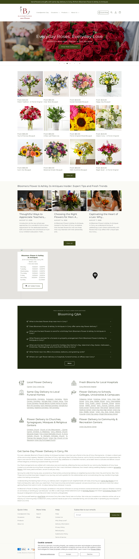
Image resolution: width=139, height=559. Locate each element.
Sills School (104, 408)
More (69, 363)
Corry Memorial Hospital (87, 386)
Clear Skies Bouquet (51, 102)
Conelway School (99, 399)
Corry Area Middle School (95, 401)
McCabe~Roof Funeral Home (52, 401)
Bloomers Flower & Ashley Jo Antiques (33, 552)
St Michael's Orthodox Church (52, 436)
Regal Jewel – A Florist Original (107, 170)
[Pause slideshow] (79, 63)
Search (38, 514)
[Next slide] (75, 63)
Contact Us (59, 517)
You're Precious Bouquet (26, 136)
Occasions (20, 517)
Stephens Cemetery (41, 408)
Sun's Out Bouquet (24, 170)
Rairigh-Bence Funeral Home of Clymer (53, 403)
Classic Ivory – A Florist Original (107, 136)
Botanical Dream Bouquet (53, 170)
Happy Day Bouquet (103, 102)
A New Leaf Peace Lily (51, 136)
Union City (40, 386)
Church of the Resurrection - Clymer (53, 430)
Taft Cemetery (54, 408)
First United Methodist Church (50, 434)
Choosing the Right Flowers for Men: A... (66, 215)
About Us (20, 524)
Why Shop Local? (61, 520)
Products (20, 520)
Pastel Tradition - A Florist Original (29, 102)
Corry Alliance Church (59, 432)
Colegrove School (85, 399)
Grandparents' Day (23, 514)
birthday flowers (88, 491)
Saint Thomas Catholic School (108, 405)
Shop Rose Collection (69, 47)
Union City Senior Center (88, 427)
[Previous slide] (60, 63)
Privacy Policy (96, 549)
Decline (89, 554)
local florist (41, 496)
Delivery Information (62, 524)
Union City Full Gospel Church (45, 440)
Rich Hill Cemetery (33, 405)
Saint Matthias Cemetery (49, 405)
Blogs (38, 517)
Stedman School (85, 410)
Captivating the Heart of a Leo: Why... (103, 215)
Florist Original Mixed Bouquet (81, 136)
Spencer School (114, 408)
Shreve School (95, 408)
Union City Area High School (102, 410)
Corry (34, 386)
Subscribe (116, 515)
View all (69, 175)
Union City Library (92, 414)
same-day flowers (107, 481)
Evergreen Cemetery (54, 399)
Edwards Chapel (33, 434)
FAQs (57, 514)
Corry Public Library (92, 403)
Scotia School (84, 408)
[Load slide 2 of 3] (67, 63)
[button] (55, 12)
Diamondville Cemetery (36, 399)
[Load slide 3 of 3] (70, 63)
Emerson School (108, 403)
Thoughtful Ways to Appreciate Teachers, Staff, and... (31, 216)
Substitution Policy (61, 534)
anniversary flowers (109, 491)
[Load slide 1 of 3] (64, 63)
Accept (68, 554)
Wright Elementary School (108, 414)
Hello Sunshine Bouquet (78, 170)
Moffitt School (90, 405)
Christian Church (33, 430)
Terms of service (60, 537)
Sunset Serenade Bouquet (79, 102)
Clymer (29, 386)
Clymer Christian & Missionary (38, 432)
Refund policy (59, 530)
